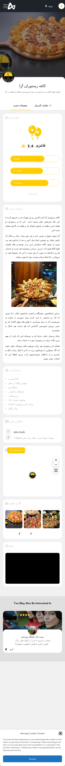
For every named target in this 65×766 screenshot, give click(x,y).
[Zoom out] (56, 464)
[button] (60, 733)
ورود (48, 5)
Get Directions (16, 450)
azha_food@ (19, 432)
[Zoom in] (56, 460)
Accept (32, 759)
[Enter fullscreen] (56, 470)
